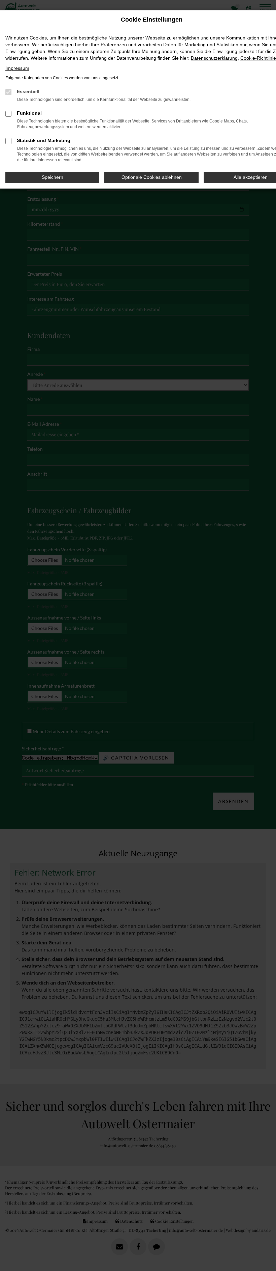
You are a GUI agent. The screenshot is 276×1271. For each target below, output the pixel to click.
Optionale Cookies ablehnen (152, 177)
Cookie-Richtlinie (258, 58)
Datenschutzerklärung (214, 58)
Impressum (17, 68)
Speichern (52, 177)
